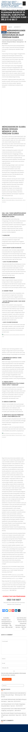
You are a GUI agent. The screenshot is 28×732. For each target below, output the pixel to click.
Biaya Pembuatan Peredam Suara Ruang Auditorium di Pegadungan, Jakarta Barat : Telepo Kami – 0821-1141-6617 (14, 715)
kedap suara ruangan (15, 568)
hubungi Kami (5, 590)
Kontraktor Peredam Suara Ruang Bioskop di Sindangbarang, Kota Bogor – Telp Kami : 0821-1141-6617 (7, 622)
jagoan (10, 27)
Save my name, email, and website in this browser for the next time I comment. (13, 674)
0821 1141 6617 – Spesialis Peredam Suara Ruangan (11, 3)
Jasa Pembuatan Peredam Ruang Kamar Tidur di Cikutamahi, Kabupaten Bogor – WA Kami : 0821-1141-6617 (20, 623)
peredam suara (14, 578)
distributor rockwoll (16, 574)
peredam (8, 570)
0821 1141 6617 (14, 599)
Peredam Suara (5, 542)
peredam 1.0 (17, 27)
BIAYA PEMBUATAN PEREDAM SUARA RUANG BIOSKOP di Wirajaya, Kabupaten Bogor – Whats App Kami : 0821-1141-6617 (13, 694)
